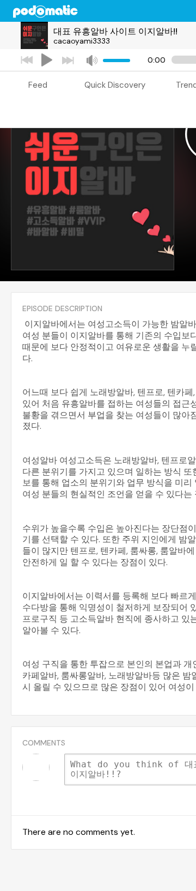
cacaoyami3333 (81, 41)
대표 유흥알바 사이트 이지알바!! (115, 31)
